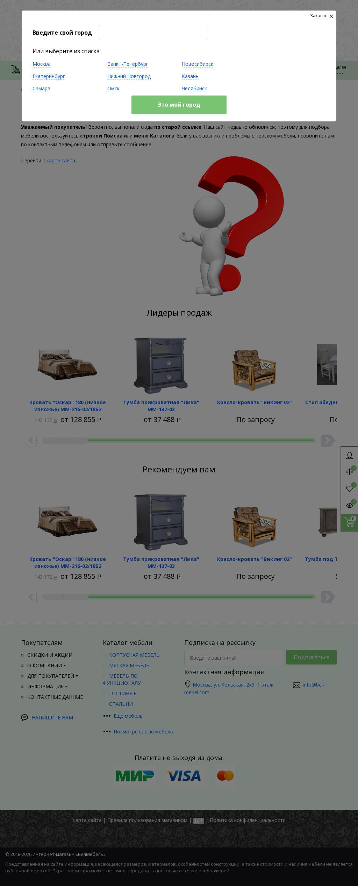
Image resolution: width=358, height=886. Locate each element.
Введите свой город (62, 32)
